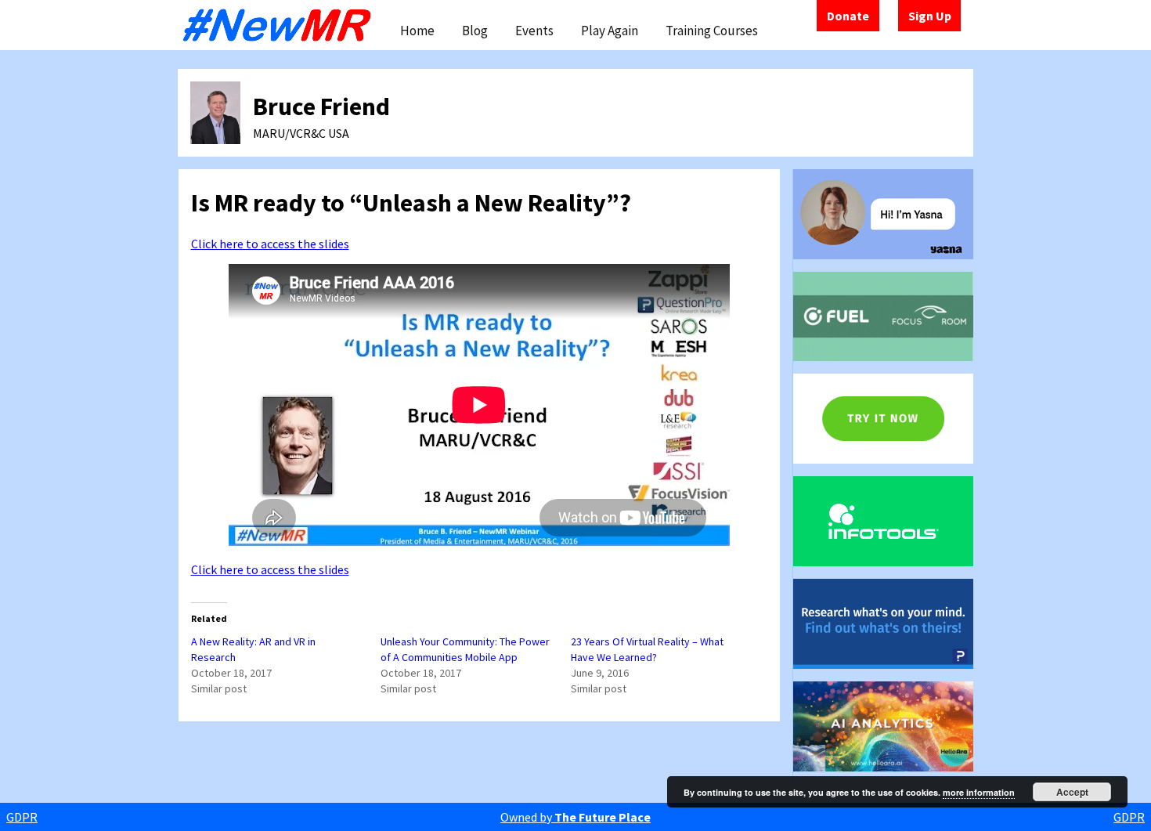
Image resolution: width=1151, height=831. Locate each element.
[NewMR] (281, 25)
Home (417, 30)
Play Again (609, 30)
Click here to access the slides (270, 243)
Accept (1072, 792)
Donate (848, 15)
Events (534, 30)
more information (979, 792)
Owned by (575, 817)
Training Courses (712, 30)
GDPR (22, 817)
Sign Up (929, 15)
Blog (475, 30)
